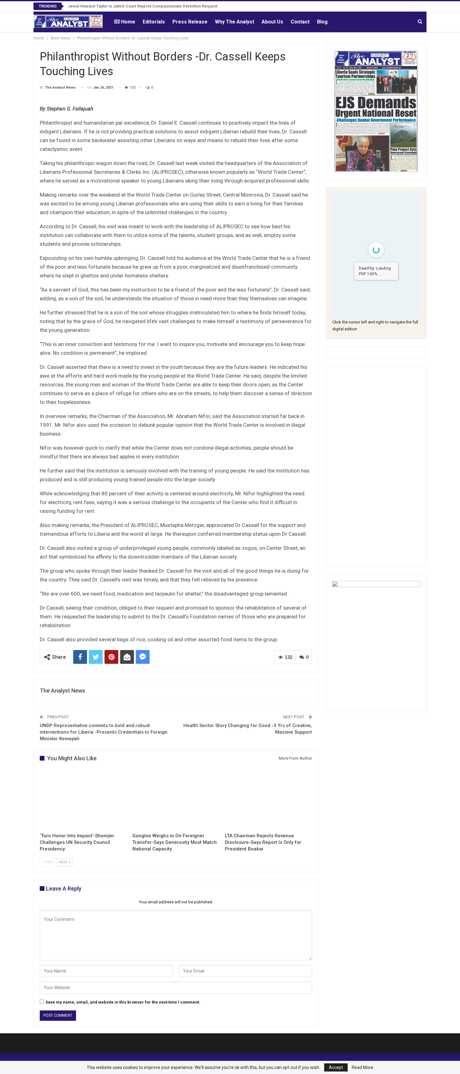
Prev (49, 862)
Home (128, 22)
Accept (336, 1067)
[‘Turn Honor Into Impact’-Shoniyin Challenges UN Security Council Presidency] (83, 798)
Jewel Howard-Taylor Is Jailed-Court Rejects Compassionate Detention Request (142, 6)
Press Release (189, 22)
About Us (272, 22)
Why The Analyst (234, 22)
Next (64, 862)
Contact (300, 22)
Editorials (154, 22)
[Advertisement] (376, 467)
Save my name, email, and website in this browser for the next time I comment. (122, 1002)
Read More (362, 1067)
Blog (322, 22)
